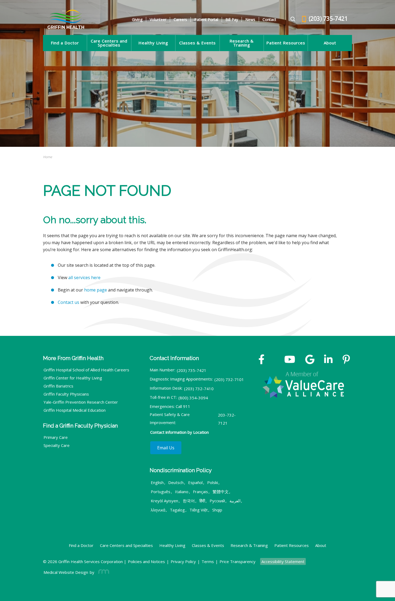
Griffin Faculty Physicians (66, 394)
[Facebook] (261, 360)
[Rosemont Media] (102, 572)
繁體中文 (221, 491)
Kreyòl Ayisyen (164, 500)
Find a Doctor (65, 43)
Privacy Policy (183, 561)
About (330, 43)
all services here (84, 277)
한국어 (189, 500)
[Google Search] (290, 19)
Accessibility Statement (282, 561)
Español (195, 482)
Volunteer (158, 19)
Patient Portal (206, 19)
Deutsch (176, 482)
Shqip (217, 510)
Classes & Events (197, 43)
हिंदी (202, 500)
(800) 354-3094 (193, 397)
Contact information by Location (179, 432)
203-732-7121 (227, 419)
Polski (212, 482)
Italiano (181, 491)
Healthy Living (153, 43)
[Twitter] (274, 360)
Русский (217, 500)
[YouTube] (289, 360)
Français (200, 491)
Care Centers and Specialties (109, 43)
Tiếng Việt (198, 510)
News (250, 19)
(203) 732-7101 (229, 379)
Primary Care (56, 437)
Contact (269, 19)
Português (160, 491)
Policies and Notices (146, 561)
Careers (180, 19)
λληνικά (158, 510)
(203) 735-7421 (191, 370)
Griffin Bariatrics (58, 386)
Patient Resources (285, 43)
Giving (137, 19)
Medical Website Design (66, 572)
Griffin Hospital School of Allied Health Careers (86, 369)
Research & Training (241, 43)
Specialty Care (57, 445)
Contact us (68, 302)
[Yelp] (346, 360)
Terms (208, 561)
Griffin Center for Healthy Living (73, 377)
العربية (234, 500)
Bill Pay (231, 19)
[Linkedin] (328, 360)
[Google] (310, 360)
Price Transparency (238, 561)
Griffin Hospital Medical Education (75, 410)
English (157, 482)
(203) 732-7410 (199, 388)
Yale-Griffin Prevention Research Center (81, 402)
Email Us (165, 448)
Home (47, 157)
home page (95, 290)
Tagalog (177, 510)
